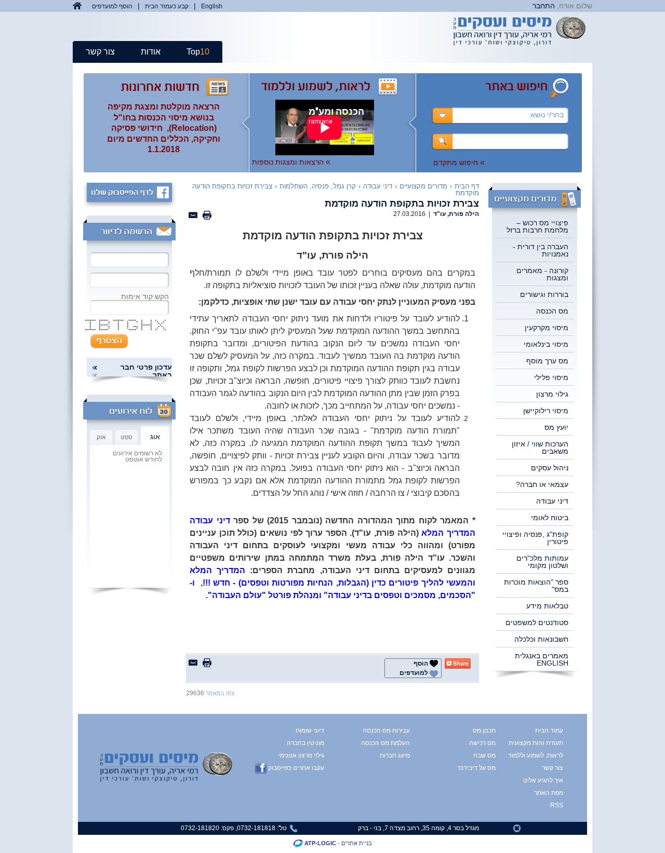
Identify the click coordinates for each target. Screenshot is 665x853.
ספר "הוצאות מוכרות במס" (536, 585)
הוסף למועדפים (112, 6)
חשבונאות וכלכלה (541, 639)
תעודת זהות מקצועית (544, 743)
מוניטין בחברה (305, 743)
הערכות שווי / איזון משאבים (540, 447)
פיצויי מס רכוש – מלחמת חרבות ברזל (537, 226)
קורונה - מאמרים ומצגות (542, 274)
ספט (126, 437)
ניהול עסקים (549, 468)
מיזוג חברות (395, 755)
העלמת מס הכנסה (385, 743)
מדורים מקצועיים (423, 186)
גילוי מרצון (552, 394)
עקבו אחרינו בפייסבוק (296, 767)
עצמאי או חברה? (542, 484)
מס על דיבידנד (476, 767)
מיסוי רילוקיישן (545, 411)
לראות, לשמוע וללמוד (544, 755)
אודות (151, 51)
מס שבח (484, 755)
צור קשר (100, 51)
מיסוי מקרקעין (546, 327)
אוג (155, 436)
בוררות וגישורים (544, 294)
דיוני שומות (310, 730)
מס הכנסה (552, 311)
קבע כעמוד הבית (167, 6)
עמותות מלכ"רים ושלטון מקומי (542, 562)
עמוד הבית (549, 730)
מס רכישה (482, 743)
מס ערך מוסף (547, 361)
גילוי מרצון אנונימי (301, 755)
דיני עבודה (552, 501)
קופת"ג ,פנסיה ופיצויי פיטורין (535, 538)
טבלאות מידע (547, 606)
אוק (101, 437)
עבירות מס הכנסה (386, 730)
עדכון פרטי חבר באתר (146, 371)
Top (198, 51)
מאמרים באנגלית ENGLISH (541, 659)
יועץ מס (556, 427)
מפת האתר (548, 792)
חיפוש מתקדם (459, 162)
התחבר (544, 6)
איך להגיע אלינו (544, 780)
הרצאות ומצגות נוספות (291, 162)
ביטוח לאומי (549, 517)
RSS (556, 805)
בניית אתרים (356, 843)
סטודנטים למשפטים (537, 622)
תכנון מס (484, 730)
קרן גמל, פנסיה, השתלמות (318, 186)
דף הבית (467, 186)
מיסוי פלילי (551, 377)
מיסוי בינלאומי (546, 344)
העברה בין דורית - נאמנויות (540, 250)
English (211, 6)
